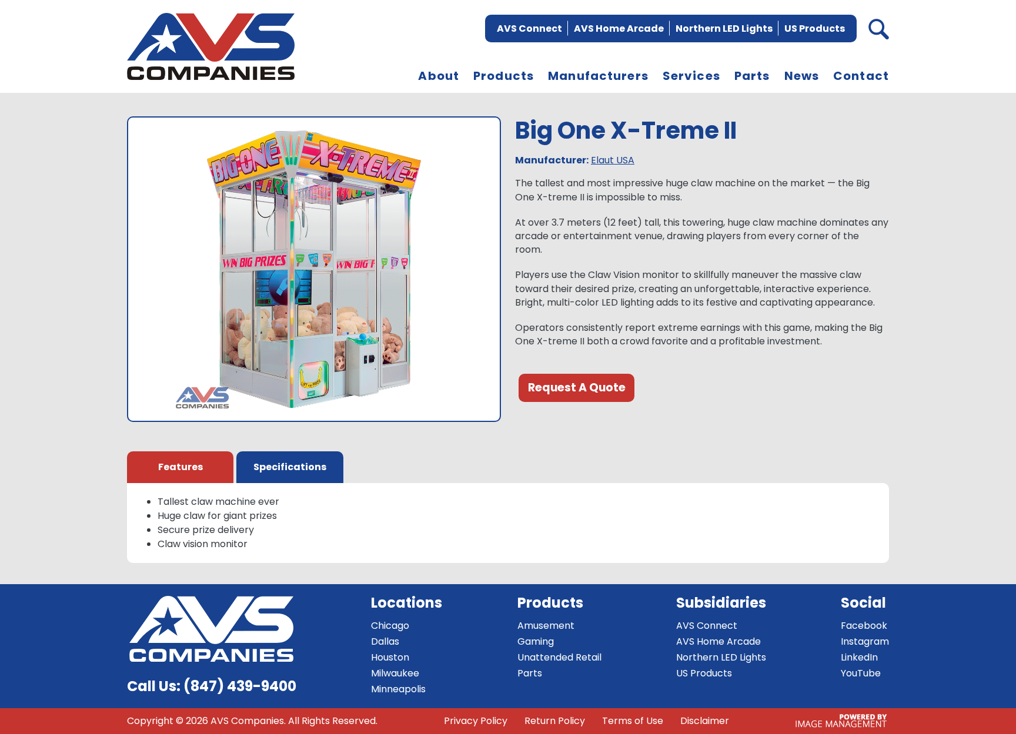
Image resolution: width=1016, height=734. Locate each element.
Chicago (390, 625)
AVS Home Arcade (619, 28)
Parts (752, 76)
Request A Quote (577, 388)
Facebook (864, 625)
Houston (390, 657)
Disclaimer (704, 721)
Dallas (385, 641)
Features (180, 467)
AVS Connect (529, 28)
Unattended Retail (559, 657)
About (438, 76)
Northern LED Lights (724, 28)
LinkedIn (859, 657)
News (802, 76)
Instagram (865, 641)
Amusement (545, 625)
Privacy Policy (475, 721)
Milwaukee (395, 673)
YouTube (861, 673)
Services (691, 76)
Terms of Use (632, 721)
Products (503, 76)
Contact (861, 76)
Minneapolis (398, 689)
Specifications (289, 467)
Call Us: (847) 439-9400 (211, 686)
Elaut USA (612, 160)
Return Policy (554, 721)
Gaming (535, 641)
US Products (814, 28)
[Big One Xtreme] (314, 272)
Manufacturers (598, 76)
